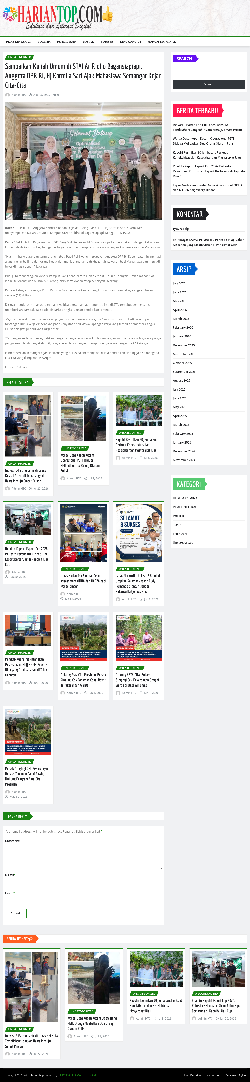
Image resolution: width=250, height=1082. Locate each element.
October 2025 (182, 363)
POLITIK (44, 41)
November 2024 (184, 460)
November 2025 (184, 354)
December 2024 (184, 451)
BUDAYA (107, 41)
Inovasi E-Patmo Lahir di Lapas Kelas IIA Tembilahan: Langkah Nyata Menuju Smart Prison (25, 475)
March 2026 (181, 319)
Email (10, 893)
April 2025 (180, 416)
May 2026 (179, 301)
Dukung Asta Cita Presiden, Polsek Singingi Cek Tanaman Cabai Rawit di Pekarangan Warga (83, 679)
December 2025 (184, 345)
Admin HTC (19, 95)
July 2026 (179, 283)
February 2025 (183, 434)
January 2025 (182, 442)
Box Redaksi (192, 1075)
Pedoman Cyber (236, 1075)
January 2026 (182, 336)
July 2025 (179, 389)
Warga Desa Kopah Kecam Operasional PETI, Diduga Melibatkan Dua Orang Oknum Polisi (92, 1023)
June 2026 (179, 292)
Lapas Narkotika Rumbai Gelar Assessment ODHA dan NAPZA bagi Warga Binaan (83, 580)
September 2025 (184, 372)
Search (184, 58)
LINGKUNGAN (130, 41)
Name (10, 875)
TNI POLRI (180, 534)
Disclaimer (213, 1075)
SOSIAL (88, 41)
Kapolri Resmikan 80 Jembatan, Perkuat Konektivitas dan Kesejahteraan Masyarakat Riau (136, 444)
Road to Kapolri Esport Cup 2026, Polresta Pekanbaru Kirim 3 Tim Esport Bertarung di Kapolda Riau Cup (209, 171)
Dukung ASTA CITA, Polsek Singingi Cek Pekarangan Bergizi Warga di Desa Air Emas (137, 679)
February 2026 (183, 327)
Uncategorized (183, 542)
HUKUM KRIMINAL (162, 41)
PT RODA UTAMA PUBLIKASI (77, 1075)
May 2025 (179, 407)
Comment (12, 841)
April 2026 (180, 310)
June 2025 (179, 398)
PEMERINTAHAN (18, 41)
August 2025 (181, 380)
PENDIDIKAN (67, 41)
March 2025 (181, 425)
